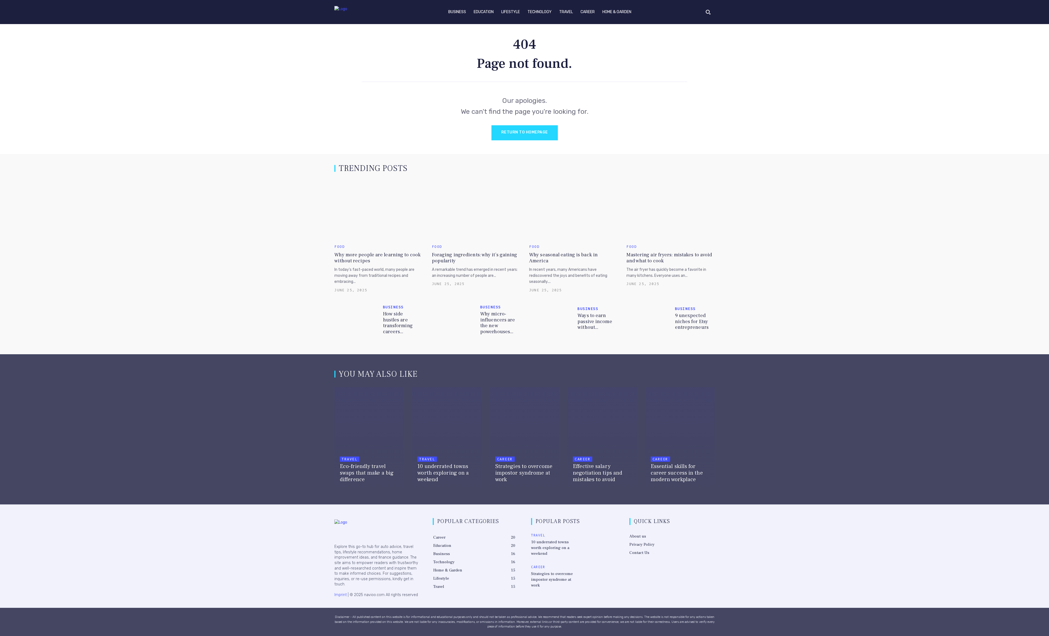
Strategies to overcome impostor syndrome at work (552, 579)
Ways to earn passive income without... (594, 321)
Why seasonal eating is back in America (563, 258)
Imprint (340, 595)
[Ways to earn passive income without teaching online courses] (551, 319)
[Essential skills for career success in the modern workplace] (680, 439)
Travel (349, 459)
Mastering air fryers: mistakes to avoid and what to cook (669, 258)
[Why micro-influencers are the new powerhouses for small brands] (454, 319)
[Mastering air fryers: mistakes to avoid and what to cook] (670, 210)
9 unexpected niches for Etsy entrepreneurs (692, 321)
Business (393, 307)
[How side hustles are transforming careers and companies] (356, 319)
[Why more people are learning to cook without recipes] (378, 210)
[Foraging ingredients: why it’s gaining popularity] (476, 210)
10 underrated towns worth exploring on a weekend (550, 547)
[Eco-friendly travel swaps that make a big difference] (369, 439)
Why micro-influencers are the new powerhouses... (497, 323)
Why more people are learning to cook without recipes (377, 258)
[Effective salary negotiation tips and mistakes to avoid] (602, 439)
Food (339, 246)
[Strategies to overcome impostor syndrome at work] (524, 439)
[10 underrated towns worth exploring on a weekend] (446, 439)
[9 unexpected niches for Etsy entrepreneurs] (648, 319)
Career (505, 459)
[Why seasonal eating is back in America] (573, 210)
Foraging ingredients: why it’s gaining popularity (474, 258)
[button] (708, 12)
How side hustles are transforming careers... (398, 323)
